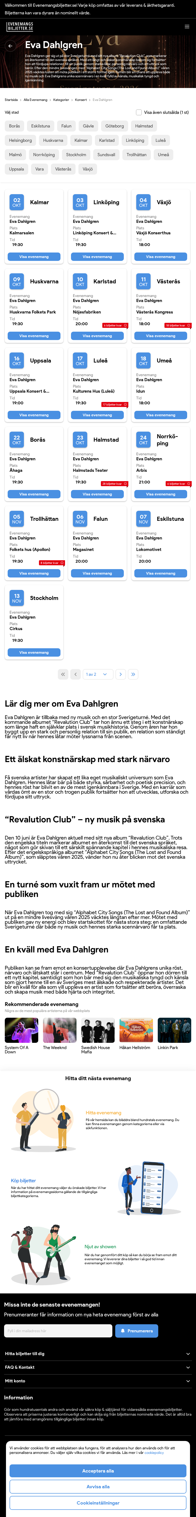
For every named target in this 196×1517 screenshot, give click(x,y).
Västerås (63, 169)
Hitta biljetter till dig (24, 1353)
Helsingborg (20, 140)
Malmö (15, 154)
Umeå (163, 154)
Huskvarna (53, 140)
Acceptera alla (98, 1471)
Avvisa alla (98, 1487)
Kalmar (81, 140)
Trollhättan (137, 154)
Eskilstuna (40, 126)
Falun (66, 126)
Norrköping (44, 154)
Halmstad (144, 126)
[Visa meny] (187, 26)
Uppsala (16, 169)
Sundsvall (106, 154)
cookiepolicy (154, 1453)
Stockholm (76, 154)
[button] (98, 1354)
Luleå (161, 140)
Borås (14, 126)
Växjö (88, 169)
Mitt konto (15, 1381)
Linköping (135, 140)
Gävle (88, 126)
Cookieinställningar (19, 1424)
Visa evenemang (34, 256)
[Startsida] (19, 27)
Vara (39, 169)
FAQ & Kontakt (19, 1367)
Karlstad (106, 140)
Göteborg (114, 126)
